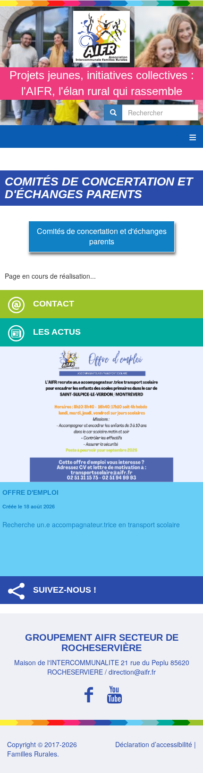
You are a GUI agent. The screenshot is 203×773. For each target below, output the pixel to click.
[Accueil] (101, 36)
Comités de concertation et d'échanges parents (102, 236)
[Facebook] (89, 693)
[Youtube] (114, 693)
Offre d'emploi (30, 492)
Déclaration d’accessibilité (153, 744)
